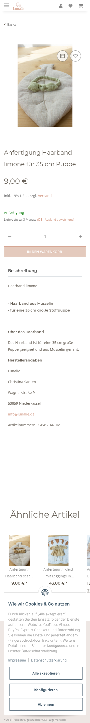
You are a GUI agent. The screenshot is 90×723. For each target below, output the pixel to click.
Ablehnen (46, 704)
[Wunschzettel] (71, 6)
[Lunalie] (18, 6)
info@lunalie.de (21, 414)
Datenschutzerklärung (48, 660)
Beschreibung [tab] (22, 270)
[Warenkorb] (81, 6)
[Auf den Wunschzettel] (75, 56)
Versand (45, 195)
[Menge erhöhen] (80, 236)
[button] (61, 6)
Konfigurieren (46, 690)
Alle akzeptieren (46, 673)
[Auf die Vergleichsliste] (62, 56)
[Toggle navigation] (6, 3)
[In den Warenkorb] (8, 41)
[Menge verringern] (9, 236)
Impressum (17, 660)
